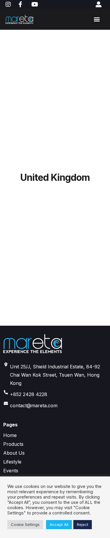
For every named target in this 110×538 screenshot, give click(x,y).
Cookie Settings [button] (25, 524)
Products (13, 444)
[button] (96, 19)
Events (10, 471)
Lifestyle (12, 462)
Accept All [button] (59, 524)
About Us (14, 453)
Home (10, 435)
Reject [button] (82, 524)
